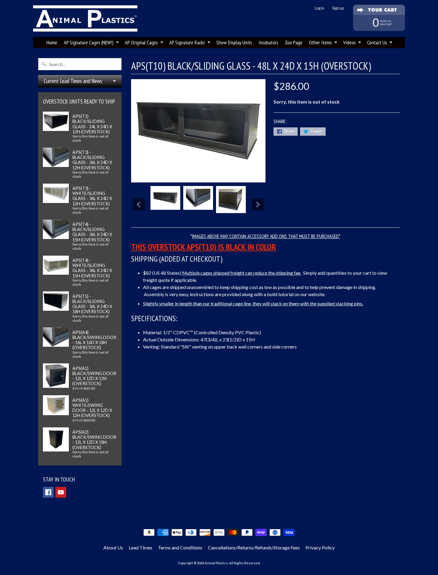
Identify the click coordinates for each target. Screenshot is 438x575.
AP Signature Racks (187, 42)
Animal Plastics (216, 563)
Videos (349, 42)
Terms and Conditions (180, 547)
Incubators (268, 42)
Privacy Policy (320, 547)
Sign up (338, 8)
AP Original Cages (141, 42)
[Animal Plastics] (85, 18)
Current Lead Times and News (73, 81)
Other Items (320, 42)
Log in (319, 8)
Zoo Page (293, 42)
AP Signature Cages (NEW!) (89, 42)
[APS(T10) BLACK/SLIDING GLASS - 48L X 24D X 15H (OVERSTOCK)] (165, 198)
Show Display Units (234, 42)
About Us (113, 547)
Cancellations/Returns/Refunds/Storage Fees (254, 547)
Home (51, 42)
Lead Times (140, 547)
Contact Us (377, 42)
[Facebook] (48, 492)
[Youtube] (60, 492)
